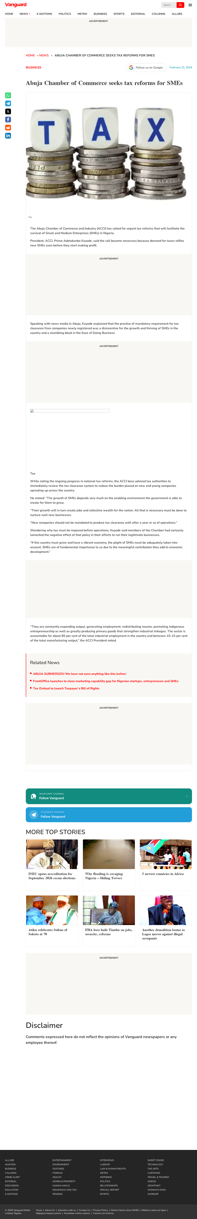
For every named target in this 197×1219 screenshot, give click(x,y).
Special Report (109, 1189)
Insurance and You (65, 1189)
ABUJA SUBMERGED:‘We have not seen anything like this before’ (80, 674)
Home (9, 14)
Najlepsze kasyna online (48, 1213)
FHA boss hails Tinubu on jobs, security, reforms (108, 931)
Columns (158, 14)
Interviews (107, 1160)
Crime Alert (12, 1177)
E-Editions (11, 1194)
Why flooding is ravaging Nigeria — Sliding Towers (104, 875)
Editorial (138, 14)
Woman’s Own (157, 1189)
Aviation (10, 1164)
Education (11, 1189)
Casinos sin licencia (103, 1213)
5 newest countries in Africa (163, 873)
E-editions (44, 14)
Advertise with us (67, 1210)
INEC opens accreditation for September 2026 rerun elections (51, 875)
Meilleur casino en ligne (153, 1210)
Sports (119, 14)
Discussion (12, 1185)
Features (58, 1168)
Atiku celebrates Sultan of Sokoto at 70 (47, 931)
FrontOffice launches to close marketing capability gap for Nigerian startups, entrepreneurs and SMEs (106, 681)
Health (57, 1177)
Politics (65, 14)
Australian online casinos (77, 1213)
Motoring (106, 1177)
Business (100, 14)
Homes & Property (64, 1181)
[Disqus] (109, 1100)
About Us (50, 1210)
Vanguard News (16, 5)
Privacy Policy (100, 1210)
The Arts (153, 1168)
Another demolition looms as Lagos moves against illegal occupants (163, 933)
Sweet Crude (156, 1160)
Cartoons (154, 1172)
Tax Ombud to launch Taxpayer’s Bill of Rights (66, 688)
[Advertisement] (109, 285)
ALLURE (177, 14)
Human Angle (61, 1185)
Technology (155, 1164)
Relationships (109, 1185)
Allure (9, 1160)
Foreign (58, 1172)
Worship (153, 1194)
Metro (82, 14)
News (24, 14)
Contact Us (84, 1210)
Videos (152, 1181)
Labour (105, 1164)
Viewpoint (154, 1185)
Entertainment (62, 1160)
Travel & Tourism (158, 1177)
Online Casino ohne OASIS (125, 1210)
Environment (61, 1164)
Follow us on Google (149, 67)
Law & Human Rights (113, 1168)
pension (58, 1194)
